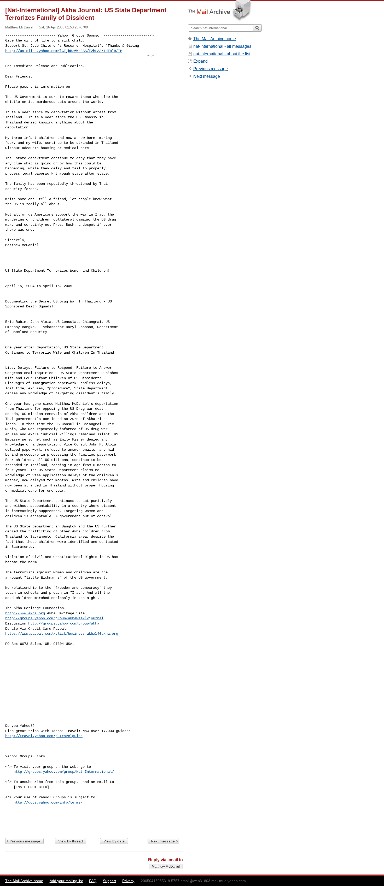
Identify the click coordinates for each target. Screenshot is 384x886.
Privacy (128, 881)
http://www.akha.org (25, 613)
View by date (114, 841)
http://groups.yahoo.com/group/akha (63, 623)
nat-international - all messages (222, 46)
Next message (163, 841)
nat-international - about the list (221, 54)
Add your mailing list (66, 881)
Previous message (25, 841)
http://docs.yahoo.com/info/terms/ (48, 802)
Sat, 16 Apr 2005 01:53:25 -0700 (63, 27)
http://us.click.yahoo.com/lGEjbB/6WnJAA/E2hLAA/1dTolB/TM (63, 51)
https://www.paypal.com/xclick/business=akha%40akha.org (61, 634)
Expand (200, 61)
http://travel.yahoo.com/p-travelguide (44, 736)
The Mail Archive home (214, 39)
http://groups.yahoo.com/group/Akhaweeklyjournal (54, 618)
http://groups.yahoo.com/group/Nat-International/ (64, 772)
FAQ (92, 881)
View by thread (70, 841)
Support (109, 881)
